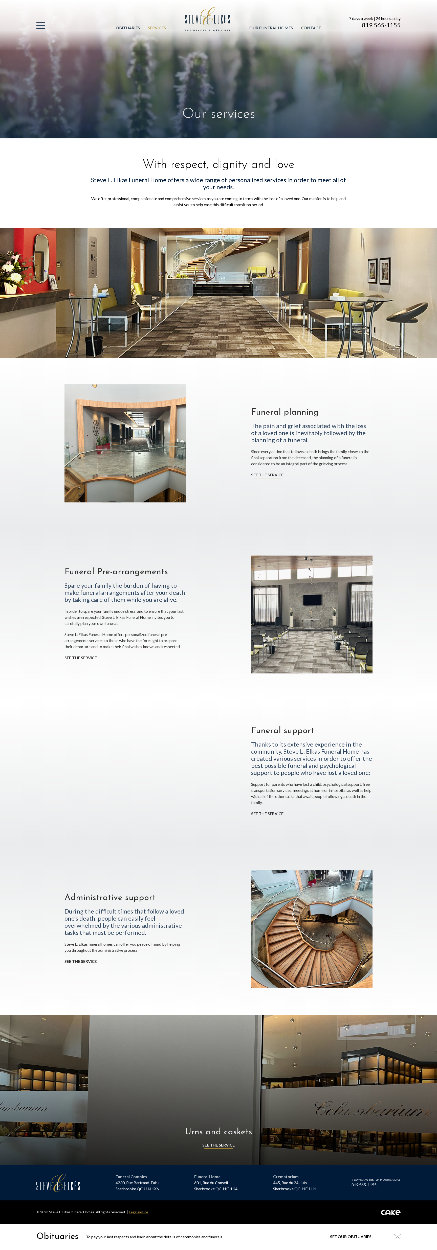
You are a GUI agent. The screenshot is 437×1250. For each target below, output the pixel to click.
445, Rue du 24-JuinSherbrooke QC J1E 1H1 (294, 1185)
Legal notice (138, 1212)
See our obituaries (351, 1236)
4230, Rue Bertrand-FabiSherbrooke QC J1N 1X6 (137, 1185)
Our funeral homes (271, 27)
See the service (267, 474)
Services (157, 27)
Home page (197, 10)
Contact (311, 27)
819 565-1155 (381, 25)
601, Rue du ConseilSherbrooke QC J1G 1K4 (215, 1185)
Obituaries (128, 27)
